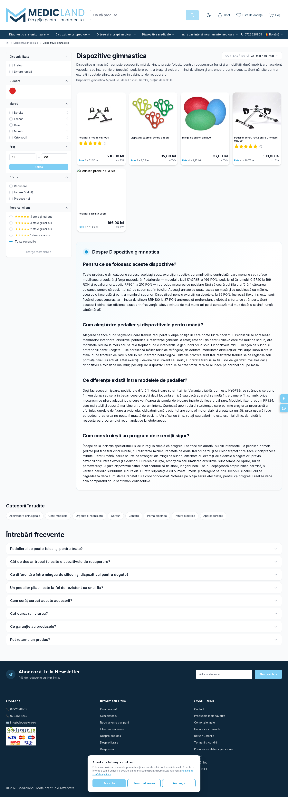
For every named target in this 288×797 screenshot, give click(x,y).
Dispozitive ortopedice (71, 34)
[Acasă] (7, 43)
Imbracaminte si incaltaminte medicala (207, 34)
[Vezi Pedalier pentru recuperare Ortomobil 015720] (257, 113)
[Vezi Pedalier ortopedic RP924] (101, 113)
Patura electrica (185, 515)
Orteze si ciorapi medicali (114, 34)
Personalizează (144, 783)
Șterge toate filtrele (38, 252)
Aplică (39, 166)
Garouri (115, 515)
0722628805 (253, 34)
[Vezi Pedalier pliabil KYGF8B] (101, 189)
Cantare (134, 515)
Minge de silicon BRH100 (196, 137)
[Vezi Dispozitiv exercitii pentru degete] (153, 113)
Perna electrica (157, 515)
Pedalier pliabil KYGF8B (92, 213)
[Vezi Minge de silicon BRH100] (205, 113)
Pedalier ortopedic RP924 (94, 137)
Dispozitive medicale (156, 34)
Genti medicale (58, 515)
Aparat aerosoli (213, 515)
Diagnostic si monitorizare (27, 34)
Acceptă (109, 783)
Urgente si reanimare (89, 515)
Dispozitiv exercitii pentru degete (149, 137)
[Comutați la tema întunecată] (208, 15)
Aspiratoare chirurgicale (24, 515)
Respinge (178, 783)
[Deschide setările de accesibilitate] (284, 398)
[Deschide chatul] (284, 408)
